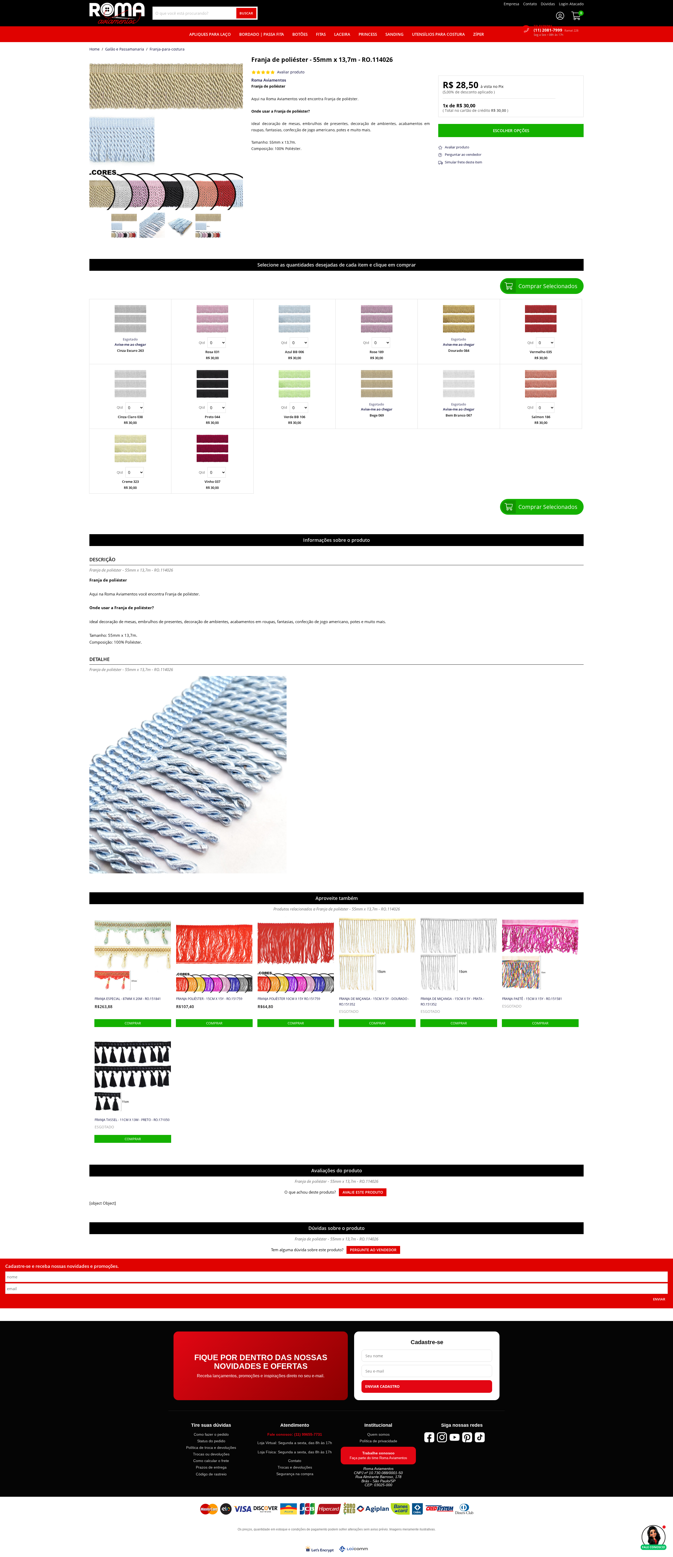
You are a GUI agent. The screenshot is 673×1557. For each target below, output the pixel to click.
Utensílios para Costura (438, 34)
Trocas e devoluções (295, 1467)
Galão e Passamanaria (124, 49)
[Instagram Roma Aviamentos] (442, 1437)
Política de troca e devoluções (211, 1448)
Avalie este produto (363, 1192)
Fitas (321, 34)
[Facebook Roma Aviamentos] (429, 1437)
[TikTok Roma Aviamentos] (480, 1437)
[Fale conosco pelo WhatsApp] (653, 1537)
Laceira (342, 34)
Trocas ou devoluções (211, 1454)
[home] (117, 13)
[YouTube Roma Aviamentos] (455, 1437)
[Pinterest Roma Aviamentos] (467, 1437)
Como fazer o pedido (211, 1434)
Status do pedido (211, 1441)
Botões (300, 34)
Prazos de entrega (211, 1467)
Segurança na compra (294, 1474)
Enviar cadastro (382, 1386)
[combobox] (205, 13)
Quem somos (378, 1434)
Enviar (659, 1299)
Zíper (478, 34)
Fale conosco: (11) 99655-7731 (294, 1434)
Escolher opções (511, 130)
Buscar (246, 13)
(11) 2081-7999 (556, 30)
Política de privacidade (378, 1441)
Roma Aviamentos (268, 80)
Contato (294, 1461)
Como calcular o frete (211, 1461)
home (94, 49)
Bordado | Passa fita (261, 34)
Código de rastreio (211, 1474)
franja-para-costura (167, 49)
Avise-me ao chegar (130, 344)
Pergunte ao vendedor (373, 1250)
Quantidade (212, 342)
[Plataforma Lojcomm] (353, 1549)
